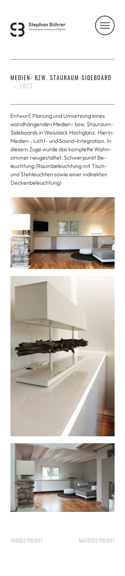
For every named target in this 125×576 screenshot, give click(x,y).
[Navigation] (105, 25)
